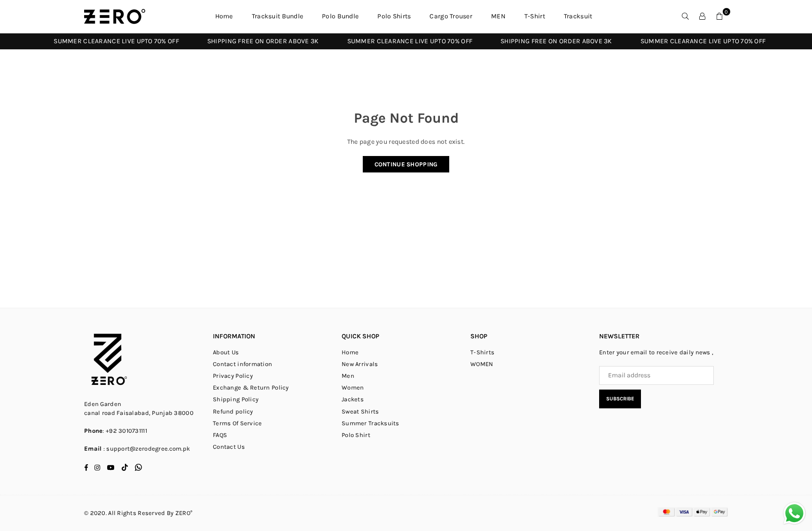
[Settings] (702, 16)
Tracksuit (578, 16)
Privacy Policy (233, 375)
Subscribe (620, 399)
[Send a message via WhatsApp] (794, 513)
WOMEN (481, 363)
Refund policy (233, 411)
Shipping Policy (235, 399)
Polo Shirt (356, 434)
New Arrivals (360, 363)
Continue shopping (406, 164)
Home (224, 16)
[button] (719, 16)
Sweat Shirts (360, 411)
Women (353, 387)
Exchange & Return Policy (251, 387)
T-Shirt (534, 16)
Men (348, 375)
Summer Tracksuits (370, 423)
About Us (226, 352)
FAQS (220, 434)
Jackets (353, 399)
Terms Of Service (237, 423)
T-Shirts (482, 352)
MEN (498, 16)
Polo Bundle (340, 16)
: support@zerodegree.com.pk (146, 448)
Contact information (242, 363)
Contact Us (229, 446)
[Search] (685, 16)
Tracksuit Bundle (277, 16)
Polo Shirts (394, 16)
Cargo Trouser (450, 16)
